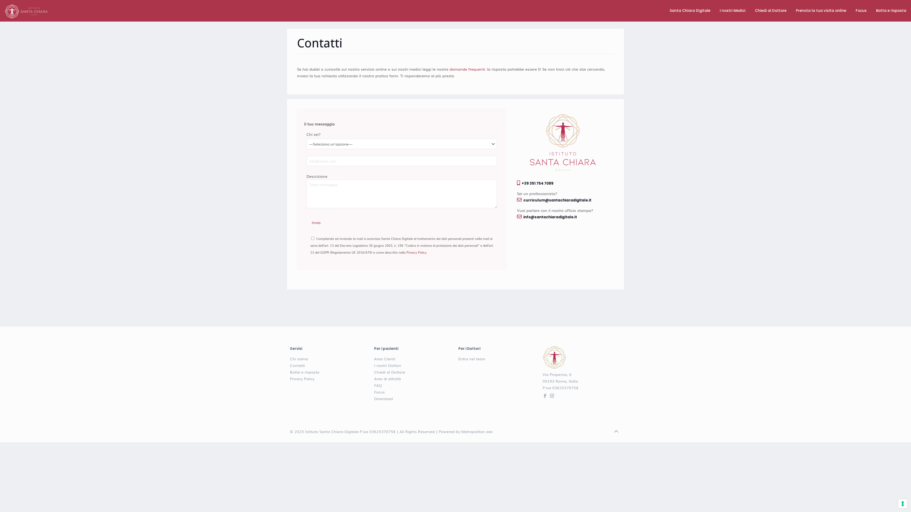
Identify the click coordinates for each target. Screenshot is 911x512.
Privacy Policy (416, 252)
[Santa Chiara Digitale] (26, 10)
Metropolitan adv (477, 431)
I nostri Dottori (387, 365)
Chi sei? (314, 134)
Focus (379, 392)
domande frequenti (467, 69)
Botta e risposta (304, 372)
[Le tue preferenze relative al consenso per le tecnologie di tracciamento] (902, 503)
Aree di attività (387, 378)
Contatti (297, 365)
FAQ (378, 385)
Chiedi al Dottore (389, 372)
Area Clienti (384, 358)
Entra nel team (471, 358)
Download (383, 398)
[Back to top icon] (616, 431)
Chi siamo (299, 358)
